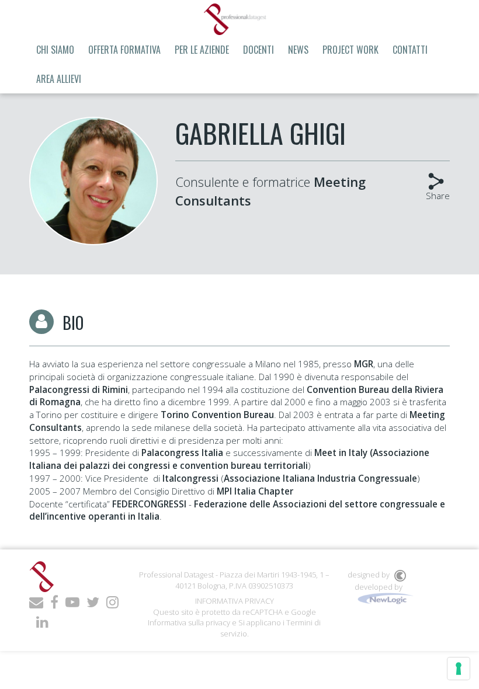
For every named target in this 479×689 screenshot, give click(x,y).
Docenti (258, 50)
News (298, 50)
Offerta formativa (124, 50)
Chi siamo (55, 50)
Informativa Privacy (234, 601)
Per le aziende (202, 50)
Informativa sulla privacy (189, 622)
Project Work (350, 50)
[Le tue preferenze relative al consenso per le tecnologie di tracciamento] (458, 668)
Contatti (410, 50)
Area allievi (58, 79)
